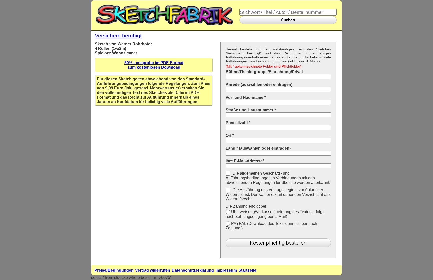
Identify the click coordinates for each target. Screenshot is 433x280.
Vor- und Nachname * (246, 97)
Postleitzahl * (238, 123)
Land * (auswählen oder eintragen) (258, 148)
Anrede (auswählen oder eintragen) (259, 84)
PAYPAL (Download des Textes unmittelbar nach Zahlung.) (271, 225)
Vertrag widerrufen (152, 270)
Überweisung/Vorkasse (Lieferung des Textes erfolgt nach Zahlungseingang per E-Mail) (274, 214)
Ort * (230, 135)
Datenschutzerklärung (193, 270)
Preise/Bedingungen (114, 270)
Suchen (288, 20)
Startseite (247, 270)
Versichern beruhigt (118, 35)
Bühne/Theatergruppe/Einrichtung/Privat (264, 72)
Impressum (226, 270)
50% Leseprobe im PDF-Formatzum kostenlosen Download (153, 65)
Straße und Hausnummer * (251, 110)
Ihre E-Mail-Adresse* (245, 161)
